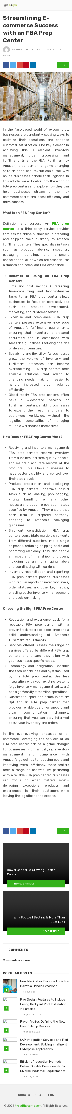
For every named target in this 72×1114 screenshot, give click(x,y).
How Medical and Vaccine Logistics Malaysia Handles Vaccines (44, 984)
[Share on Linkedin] (33, 65)
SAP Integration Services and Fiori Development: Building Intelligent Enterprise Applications (44, 1044)
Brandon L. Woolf (27, 49)
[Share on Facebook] (6, 65)
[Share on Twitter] (13, 65)
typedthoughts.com (28, 1106)
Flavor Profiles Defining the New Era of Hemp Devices (42, 1024)
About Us (46, 1095)
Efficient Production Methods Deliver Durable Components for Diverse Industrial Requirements (43, 1066)
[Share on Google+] (20, 65)
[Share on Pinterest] (26, 65)
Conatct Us (27, 1095)
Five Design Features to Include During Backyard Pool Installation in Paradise (43, 1004)
